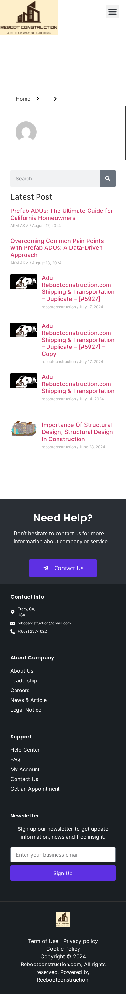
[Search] (108, 178)
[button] (112, 11)
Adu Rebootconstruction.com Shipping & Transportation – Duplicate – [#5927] (78, 288)
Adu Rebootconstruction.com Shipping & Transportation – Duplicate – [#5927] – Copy (78, 340)
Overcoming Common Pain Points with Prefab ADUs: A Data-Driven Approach (57, 247)
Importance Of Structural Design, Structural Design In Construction (77, 431)
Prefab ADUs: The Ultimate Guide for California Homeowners (61, 214)
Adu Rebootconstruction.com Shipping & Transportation (78, 383)
